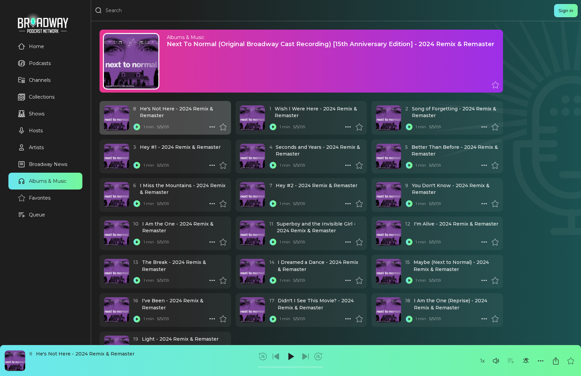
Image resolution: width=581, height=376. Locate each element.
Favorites (39, 198)
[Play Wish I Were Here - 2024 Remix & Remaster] (273, 127)
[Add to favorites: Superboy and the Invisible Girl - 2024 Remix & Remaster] (359, 242)
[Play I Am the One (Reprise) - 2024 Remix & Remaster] (409, 318)
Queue (37, 215)
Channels (39, 80)
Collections (41, 97)
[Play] (290, 356)
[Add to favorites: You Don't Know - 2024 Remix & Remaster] (495, 203)
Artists (36, 147)
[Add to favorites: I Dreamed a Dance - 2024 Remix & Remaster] (359, 280)
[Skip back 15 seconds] (263, 356)
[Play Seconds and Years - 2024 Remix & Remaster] (273, 165)
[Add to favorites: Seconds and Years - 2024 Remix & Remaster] (359, 165)
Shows (36, 114)
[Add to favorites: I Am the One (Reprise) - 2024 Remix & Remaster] (495, 318)
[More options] (540, 361)
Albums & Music (48, 181)
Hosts (36, 131)
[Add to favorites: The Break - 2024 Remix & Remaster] (223, 280)
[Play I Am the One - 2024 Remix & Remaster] (137, 242)
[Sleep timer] (526, 361)
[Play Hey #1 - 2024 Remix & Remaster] (137, 165)
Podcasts (40, 63)
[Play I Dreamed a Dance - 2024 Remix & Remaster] (273, 280)
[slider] (291, 367)
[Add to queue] (510, 361)
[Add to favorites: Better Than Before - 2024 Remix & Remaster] (495, 165)
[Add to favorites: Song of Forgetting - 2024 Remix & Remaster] (495, 127)
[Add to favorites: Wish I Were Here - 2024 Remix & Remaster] (359, 127)
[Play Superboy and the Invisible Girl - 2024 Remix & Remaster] (273, 242)
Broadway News (48, 164)
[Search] (98, 10)
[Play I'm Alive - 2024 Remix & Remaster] (409, 242)
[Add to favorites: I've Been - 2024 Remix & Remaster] (223, 318)
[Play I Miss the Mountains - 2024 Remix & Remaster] (137, 203)
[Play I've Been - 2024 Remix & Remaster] (137, 318)
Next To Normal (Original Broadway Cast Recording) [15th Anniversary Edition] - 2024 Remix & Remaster (330, 44)
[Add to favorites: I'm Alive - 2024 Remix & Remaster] (495, 242)
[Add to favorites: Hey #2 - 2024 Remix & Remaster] (359, 203)
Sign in (565, 10)
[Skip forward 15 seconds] (318, 356)
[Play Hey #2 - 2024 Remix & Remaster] (273, 203)
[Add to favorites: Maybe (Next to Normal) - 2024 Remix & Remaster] (495, 280)
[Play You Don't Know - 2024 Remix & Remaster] (409, 203)
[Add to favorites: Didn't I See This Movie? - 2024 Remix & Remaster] (359, 318)
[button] (496, 361)
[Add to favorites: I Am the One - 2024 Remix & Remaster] (223, 242)
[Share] (555, 361)
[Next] (305, 356)
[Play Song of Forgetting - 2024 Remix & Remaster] (409, 127)
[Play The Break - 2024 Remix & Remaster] (137, 280)
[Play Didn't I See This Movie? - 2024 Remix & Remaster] (273, 318)
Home (36, 46)
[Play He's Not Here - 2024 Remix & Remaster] (137, 127)
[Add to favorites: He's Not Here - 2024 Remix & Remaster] (570, 361)
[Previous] (276, 356)
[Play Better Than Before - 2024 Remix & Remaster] (409, 165)
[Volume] (496, 361)
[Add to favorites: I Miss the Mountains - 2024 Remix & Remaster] (223, 203)
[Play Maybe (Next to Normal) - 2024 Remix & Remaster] (409, 280)
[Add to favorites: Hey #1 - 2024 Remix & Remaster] (223, 165)
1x (482, 361)
